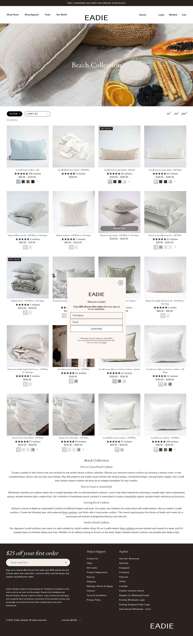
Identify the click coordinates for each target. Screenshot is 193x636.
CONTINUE (96, 329)
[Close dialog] (120, 282)
